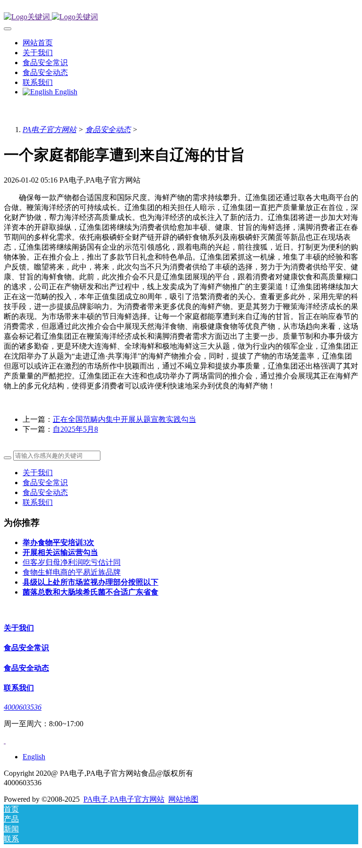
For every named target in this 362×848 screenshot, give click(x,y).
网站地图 (183, 799)
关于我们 (38, 473)
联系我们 (38, 502)
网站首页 (38, 43)
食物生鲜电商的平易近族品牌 (72, 572)
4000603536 (22, 707)
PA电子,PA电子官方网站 (124, 799)
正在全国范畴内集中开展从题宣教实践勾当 (124, 419)
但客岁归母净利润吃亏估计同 (72, 562)
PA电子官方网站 (49, 130)
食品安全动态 (108, 130)
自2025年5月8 (75, 429)
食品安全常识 (45, 483)
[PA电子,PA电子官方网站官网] (181, 17)
